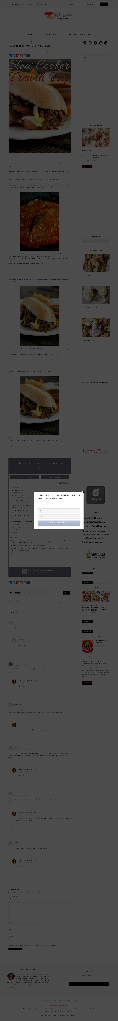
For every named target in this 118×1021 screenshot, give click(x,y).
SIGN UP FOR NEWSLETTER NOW (59, 523)
